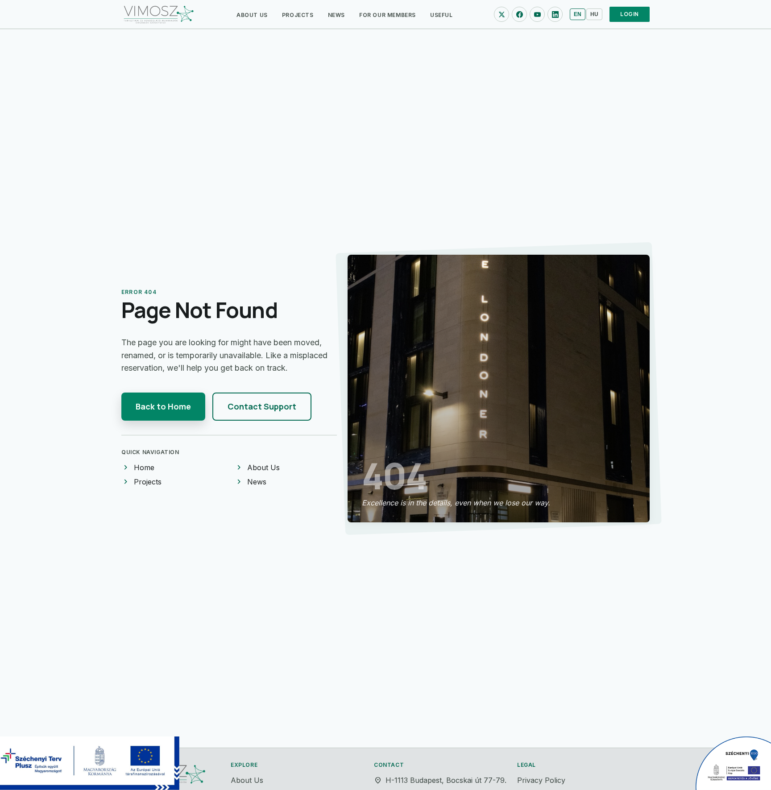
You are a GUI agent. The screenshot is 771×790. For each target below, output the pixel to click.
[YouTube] (537, 14)
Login (629, 14)
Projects (298, 15)
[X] (501, 14)
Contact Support (262, 406)
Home (137, 467)
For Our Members (387, 15)
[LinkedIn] (555, 14)
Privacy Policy (541, 780)
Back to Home (163, 406)
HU (594, 14)
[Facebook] (519, 14)
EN (577, 14)
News (336, 15)
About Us (252, 15)
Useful (441, 15)
